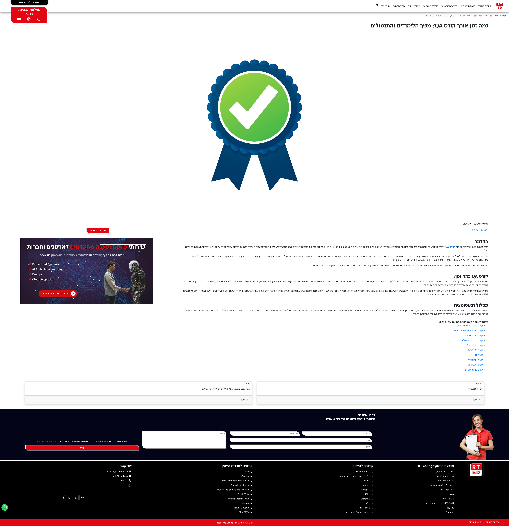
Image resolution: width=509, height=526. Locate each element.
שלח (82, 447)
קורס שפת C (247, 476)
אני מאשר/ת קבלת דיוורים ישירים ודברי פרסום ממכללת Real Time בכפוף (81, 441)
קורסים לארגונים (430, 6)
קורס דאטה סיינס (474, 335)
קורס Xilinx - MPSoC (243, 507)
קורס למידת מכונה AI (472, 340)
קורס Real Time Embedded (468, 330)
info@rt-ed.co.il (120, 476)
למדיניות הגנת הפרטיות (47, 441)
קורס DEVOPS (475, 350)
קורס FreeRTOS (245, 494)
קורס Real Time (366, 507)
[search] (377, 5)
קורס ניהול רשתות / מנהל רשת (359, 512)
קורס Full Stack (474, 364)
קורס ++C (248, 471)
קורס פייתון (368, 485)
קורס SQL (369, 494)
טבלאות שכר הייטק (445, 480)
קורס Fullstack (366, 498)
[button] (29, 2)
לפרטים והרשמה (98, 230)
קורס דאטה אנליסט (473, 345)
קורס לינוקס (368, 503)
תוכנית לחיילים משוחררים (442, 485)
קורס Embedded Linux (242, 485)
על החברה (385, 6)
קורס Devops (367, 489)
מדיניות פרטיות (493, 522)
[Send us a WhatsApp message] (4, 507)
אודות (451, 494)
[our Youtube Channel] (82, 497)
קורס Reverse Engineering (240, 498)
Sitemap (450, 512)
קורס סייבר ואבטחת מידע (470, 325)
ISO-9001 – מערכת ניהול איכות (440, 503)
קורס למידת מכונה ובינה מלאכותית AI (356, 476)
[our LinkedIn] (69, 497)
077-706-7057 (121, 480)
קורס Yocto (247, 503)
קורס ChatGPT (246, 512)
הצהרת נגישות (475, 522)
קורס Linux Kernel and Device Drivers (234, 489)
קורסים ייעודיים (467, 6)
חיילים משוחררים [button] (449, 6)
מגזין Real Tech (480, 15)
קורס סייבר (368, 480)
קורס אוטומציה (475, 359)
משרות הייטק (448, 498)
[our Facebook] (63, 497)
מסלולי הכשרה (484, 6)
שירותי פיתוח (414, 6)
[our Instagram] (75, 497)
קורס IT (479, 355)
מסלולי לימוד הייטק (445, 471)
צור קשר (450, 507)
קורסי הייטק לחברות (445, 476)
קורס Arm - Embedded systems (237, 480)
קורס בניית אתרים (474, 369)
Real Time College (497, 15)
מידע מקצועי (399, 6)
